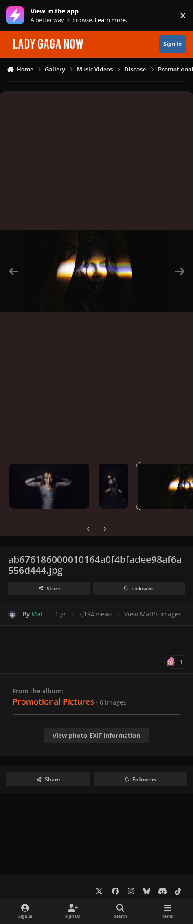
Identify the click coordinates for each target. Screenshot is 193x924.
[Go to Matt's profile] (13, 614)
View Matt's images (153, 614)
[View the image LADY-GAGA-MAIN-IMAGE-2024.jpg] (49, 486)
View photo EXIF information (96, 735)
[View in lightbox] (96, 271)
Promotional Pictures (53, 701)
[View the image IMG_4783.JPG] (114, 486)
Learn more (17, 15)
